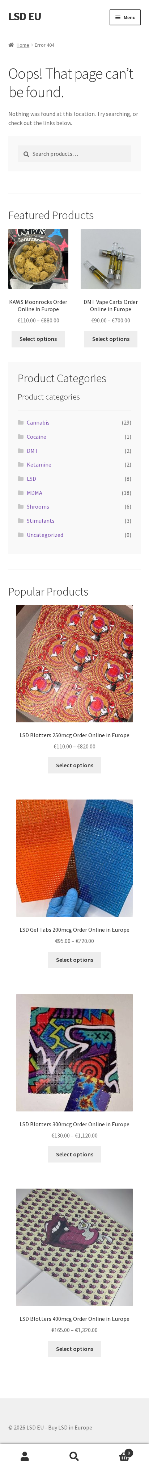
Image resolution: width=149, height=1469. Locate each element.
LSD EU (24, 16)
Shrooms (38, 506)
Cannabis (38, 422)
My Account (25, 1456)
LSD (31, 478)
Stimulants (41, 520)
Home (23, 45)
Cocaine (36, 436)
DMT (32, 450)
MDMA (34, 492)
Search (74, 1456)
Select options (38, 338)
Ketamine (39, 464)
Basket (114, 1450)
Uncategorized (45, 534)
